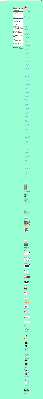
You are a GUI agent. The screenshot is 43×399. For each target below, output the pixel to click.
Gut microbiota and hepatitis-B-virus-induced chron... (27, 93)
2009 (25, 182)
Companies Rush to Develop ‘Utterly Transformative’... (27, 106)
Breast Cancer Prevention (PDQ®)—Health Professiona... (27, 83)
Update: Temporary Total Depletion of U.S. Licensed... (27, 156)
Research (14, 17)
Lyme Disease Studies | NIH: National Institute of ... (27, 49)
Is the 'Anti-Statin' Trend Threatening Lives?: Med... (27, 67)
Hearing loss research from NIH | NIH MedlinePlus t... (27, 146)
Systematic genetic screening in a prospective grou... (27, 132)
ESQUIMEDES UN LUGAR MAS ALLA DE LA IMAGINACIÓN (27, 372)
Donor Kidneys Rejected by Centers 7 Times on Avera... (27, 60)
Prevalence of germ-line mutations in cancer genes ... (27, 114)
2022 (25, 21)
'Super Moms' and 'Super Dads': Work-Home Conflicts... (27, 56)
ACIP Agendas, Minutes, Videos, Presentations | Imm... (27, 51)
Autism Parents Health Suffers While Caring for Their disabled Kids (28, 370)
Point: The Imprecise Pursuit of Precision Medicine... (27, 104)
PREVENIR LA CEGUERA (27, 358)
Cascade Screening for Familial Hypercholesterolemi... (27, 143)
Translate (27, 14)
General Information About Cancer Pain (17, 31)
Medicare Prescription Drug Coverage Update (27, 43)
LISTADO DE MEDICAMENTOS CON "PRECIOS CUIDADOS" (27, 378)
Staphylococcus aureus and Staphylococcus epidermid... (27, 99)
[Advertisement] (17, 67)
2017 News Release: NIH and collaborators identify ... (27, 100)
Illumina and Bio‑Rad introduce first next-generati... (27, 37)
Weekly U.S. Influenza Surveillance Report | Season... (27, 165)
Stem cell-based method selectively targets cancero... (27, 32)
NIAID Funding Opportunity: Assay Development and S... (27, 50)
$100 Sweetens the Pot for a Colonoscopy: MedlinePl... (27, 71)
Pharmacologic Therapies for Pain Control (17, 21)
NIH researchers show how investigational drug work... (27, 38)
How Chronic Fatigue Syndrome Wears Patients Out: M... (27, 59)
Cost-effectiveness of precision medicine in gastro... (27, 107)
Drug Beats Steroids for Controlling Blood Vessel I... (27, 66)
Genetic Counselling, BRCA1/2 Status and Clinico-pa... (27, 116)
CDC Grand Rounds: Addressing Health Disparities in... (27, 159)
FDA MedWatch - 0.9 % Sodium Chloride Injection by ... (27, 46)
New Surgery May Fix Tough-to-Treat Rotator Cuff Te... (27, 68)
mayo (25, 174)
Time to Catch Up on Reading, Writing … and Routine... (27, 65)
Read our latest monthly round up (27, 90)
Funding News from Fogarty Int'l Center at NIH (27, 88)
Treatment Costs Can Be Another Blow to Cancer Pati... (27, 58)
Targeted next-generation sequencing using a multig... (27, 129)
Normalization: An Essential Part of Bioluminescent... (27, 35)
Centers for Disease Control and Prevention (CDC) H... (27, 77)
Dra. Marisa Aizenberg (26, 348)
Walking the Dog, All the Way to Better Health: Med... (27, 75)
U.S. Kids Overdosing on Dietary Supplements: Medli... (27, 74)
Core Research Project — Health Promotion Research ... (27, 149)
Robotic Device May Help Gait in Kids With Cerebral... (27, 148)
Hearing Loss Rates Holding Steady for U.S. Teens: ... (27, 54)
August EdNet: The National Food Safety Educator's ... (27, 45)
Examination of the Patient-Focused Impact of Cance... (27, 109)
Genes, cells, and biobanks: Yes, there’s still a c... (27, 96)
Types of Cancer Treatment (16, 12)
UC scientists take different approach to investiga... (27, 33)
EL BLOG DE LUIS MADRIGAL (26, 352)
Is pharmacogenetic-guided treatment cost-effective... (27, 141)
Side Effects (15, 13)
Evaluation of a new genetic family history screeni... (27, 112)
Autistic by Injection (26, 369)
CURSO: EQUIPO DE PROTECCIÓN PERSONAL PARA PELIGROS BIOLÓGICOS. (28, 336)
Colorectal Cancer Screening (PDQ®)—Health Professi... (27, 81)
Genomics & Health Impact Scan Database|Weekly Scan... (27, 140)
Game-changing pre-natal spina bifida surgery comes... (27, 91)
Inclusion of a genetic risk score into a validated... (27, 131)
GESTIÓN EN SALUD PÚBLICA (27, 329)
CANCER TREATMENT (16, 11)
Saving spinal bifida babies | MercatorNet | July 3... (27, 92)
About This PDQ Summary (15, 24)
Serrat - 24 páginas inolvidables (28, 366)
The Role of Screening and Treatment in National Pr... (27, 158)
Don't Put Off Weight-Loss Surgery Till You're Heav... (27, 63)
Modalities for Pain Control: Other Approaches (17, 37)
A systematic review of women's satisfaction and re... (27, 124)
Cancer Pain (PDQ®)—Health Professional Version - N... (27, 82)
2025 (25, 19)
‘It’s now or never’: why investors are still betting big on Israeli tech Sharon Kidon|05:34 (27, 333)
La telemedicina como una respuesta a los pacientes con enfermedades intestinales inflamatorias (28, 350)
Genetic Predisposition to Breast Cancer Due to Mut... (27, 133)
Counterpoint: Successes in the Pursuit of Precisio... (27, 121)
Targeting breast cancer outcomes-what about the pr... (27, 122)
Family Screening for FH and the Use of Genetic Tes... (27, 142)
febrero (25, 176)
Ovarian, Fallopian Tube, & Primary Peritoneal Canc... (27, 85)
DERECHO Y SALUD (26, 338)
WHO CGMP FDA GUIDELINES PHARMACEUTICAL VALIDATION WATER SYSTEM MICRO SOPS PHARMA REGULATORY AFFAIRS (27, 355)
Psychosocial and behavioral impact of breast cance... (27, 108)
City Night (27, 363)
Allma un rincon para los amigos (27, 385)
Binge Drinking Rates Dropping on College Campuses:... (27, 53)
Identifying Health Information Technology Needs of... (27, 137)
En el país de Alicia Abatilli (27, 361)
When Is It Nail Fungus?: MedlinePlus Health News (27, 57)
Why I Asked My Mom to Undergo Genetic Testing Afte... (27, 138)
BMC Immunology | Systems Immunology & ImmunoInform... (27, 89)
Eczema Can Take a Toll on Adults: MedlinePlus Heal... (27, 52)
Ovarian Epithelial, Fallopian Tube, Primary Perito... (27, 87)
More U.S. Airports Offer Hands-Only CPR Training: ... (27, 69)
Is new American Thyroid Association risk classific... (27, 128)
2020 (25, 22)
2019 (25, 23)
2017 (25, 24)
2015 (25, 178)
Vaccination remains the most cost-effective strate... (27, 164)
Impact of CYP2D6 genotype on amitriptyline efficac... (27, 97)
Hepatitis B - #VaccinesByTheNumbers (27, 163)
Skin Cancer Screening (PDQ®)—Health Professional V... (27, 84)
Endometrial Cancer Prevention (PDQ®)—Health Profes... (27, 80)
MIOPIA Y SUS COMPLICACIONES (28, 359)
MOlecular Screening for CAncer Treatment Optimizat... (27, 123)
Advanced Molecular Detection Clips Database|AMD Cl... (27, 101)
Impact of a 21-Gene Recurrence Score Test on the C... (27, 113)
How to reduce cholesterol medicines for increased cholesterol (28, 383)
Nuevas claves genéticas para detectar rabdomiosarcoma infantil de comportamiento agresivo (27, 328)
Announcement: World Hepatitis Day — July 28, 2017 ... (27, 153)
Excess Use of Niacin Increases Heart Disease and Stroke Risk (28, 356)
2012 (25, 180)
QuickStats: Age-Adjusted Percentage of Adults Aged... (27, 150)
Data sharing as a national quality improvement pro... (27, 130)
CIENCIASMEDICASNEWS (21, 2)
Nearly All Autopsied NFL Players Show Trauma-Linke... (27, 73)
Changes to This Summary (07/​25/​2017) (17, 23)
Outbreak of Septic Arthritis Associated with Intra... (27, 157)
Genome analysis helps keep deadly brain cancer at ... (27, 115)
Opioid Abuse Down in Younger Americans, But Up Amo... (27, 64)
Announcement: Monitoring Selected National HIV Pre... (27, 152)
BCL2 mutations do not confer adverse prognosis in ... (27, 125)
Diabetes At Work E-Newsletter (27, 61)
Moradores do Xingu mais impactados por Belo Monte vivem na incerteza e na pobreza (27, 376)
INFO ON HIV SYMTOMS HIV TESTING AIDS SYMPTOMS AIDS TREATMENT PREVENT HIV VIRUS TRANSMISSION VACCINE (27, 381)
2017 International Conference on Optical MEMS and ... (27, 44)
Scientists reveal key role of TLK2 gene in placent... (27, 40)
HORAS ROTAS (26, 341)
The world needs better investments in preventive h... (27, 160)
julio (25, 28)
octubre (25, 26)
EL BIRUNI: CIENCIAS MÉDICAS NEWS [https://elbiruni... (26, 29)
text (15, 32)
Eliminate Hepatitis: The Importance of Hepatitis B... (27, 161)
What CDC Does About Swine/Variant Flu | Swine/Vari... (26, 167)
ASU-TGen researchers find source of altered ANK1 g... (27, 34)
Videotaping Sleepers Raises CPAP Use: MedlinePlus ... (27, 169)
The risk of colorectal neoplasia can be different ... (27, 120)
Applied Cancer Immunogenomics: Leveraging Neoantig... (27, 136)
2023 (25, 20)
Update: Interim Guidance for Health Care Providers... (27, 155)
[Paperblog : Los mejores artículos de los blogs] (25, 240)
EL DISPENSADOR (26, 325)
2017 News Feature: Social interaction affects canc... (27, 98)
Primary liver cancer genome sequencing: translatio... (27, 117)
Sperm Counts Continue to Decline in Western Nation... (27, 72)
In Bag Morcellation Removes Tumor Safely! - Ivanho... (27, 76)
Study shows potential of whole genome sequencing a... (27, 42)
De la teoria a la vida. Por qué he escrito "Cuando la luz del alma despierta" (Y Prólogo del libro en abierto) (28, 346)
